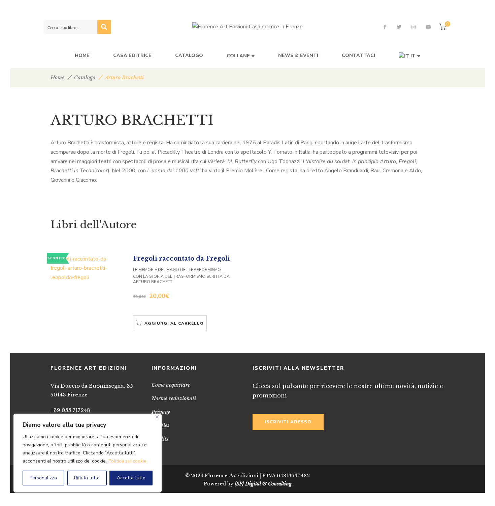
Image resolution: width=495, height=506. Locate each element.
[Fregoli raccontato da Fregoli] (88, 268)
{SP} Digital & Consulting (263, 484)
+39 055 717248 (70, 410)
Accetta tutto (131, 478)
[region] (87, 453)
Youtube (428, 27)
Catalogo (84, 77)
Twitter (399, 27)
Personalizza (43, 478)
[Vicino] (157, 416)
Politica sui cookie (127, 461)
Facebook (385, 27)
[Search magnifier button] (104, 27)
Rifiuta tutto (87, 478)
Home (57, 77)
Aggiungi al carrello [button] (174, 323)
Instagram (413, 27)
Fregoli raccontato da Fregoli (181, 258)
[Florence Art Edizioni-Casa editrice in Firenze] (247, 27)
